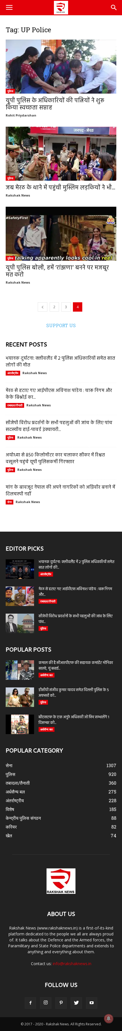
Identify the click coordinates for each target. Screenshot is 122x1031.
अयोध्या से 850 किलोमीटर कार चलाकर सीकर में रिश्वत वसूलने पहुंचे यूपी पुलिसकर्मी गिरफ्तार (55, 458)
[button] (114, 7)
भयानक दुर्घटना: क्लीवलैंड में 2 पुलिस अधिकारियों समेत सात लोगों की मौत (60, 362)
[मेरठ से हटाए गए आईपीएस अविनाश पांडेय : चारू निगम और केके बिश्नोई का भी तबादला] (20, 596)
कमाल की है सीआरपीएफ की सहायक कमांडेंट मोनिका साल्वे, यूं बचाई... (76, 666)
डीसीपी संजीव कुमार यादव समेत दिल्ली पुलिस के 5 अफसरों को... (74, 693)
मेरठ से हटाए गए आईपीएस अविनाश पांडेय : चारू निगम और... (75, 592)
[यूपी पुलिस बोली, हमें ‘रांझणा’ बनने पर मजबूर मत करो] (61, 234)
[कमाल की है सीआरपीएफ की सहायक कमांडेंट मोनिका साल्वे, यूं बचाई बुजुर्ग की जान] (20, 670)
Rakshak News (18, 195)
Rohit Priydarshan (21, 115)
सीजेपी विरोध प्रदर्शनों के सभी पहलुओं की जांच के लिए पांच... (76, 619)
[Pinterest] (61, 1003)
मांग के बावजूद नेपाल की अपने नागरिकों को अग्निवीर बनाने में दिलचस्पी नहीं (60, 491)
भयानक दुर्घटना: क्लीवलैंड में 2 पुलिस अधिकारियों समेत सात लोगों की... (76, 565)
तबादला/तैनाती (14, 405)
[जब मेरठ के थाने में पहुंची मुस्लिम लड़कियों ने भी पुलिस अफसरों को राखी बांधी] (61, 154)
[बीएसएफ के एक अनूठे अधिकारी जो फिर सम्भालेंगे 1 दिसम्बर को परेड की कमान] (20, 724)
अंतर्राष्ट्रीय (12, 373)
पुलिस (10, 91)
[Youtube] (91, 1003)
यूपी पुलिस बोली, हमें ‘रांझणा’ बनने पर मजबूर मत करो (57, 271)
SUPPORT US (61, 325)
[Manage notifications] (108, 1018)
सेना (9, 502)
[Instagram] (45, 1003)
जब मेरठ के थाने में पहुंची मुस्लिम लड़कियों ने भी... (60, 188)
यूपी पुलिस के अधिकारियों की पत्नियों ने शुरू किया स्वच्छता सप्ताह (55, 104)
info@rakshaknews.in (72, 963)
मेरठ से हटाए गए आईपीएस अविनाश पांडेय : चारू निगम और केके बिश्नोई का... (59, 394)
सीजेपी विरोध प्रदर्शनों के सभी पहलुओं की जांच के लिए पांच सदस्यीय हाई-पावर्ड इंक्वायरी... (59, 426)
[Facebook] (30, 1003)
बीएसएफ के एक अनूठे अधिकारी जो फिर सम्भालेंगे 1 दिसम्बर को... (74, 720)
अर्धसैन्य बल (46, 675)
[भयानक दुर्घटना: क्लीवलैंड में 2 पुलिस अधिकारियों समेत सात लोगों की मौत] (20, 569)
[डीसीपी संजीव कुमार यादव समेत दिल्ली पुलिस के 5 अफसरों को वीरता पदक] (20, 697)
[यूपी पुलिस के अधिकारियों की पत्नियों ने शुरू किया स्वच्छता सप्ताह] (61, 67)
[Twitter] (76, 1003)
